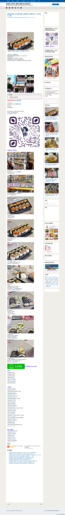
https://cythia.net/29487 (11, 397)
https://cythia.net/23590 (11, 399)
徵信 (46, 281)
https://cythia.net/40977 (11, 383)
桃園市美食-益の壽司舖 (13, 97)
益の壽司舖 (15, 50)
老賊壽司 (19, 171)
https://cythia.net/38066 (11, 418)
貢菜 (8, 334)
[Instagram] (9, 7)
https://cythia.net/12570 (11, 390)
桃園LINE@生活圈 (10, 55)
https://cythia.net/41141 (11, 425)
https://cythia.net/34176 (11, 411)
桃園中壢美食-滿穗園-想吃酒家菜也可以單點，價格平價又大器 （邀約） (20, 459)
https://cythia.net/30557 (11, 404)
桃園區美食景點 (16, 17)
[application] (9, 1)
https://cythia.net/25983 (11, 402)
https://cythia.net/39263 (11, 423)
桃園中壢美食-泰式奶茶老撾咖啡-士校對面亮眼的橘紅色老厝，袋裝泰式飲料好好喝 (21, 463)
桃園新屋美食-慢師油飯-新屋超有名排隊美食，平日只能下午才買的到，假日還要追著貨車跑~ (23, 452)
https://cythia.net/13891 (11, 392)
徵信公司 (48, 279)
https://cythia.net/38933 (11, 421)
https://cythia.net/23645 (11, 373)
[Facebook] (6, 7)
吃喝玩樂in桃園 (9, 17)
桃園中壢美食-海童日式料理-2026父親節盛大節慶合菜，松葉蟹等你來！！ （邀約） (21, 456)
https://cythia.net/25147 (11, 436)
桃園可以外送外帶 (22, 17)
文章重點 (10, 94)
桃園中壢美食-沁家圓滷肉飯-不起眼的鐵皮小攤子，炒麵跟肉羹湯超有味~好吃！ (21, 458)
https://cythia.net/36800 (11, 439)
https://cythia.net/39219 (11, 441)
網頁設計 (49, 286)
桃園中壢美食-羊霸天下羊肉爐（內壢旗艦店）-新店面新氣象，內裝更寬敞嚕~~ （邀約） (22, 462)
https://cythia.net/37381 (11, 416)
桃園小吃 (26, 17)
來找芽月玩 (48, 82)
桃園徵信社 (48, 283)
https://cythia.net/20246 (11, 434)
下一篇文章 (41, 504)
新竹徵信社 (54, 277)
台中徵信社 (54, 281)
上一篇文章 (8, 504)
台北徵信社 (50, 277)
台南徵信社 (49, 278)
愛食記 (13, 17)
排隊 (27, 50)
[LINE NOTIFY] (15, 7)
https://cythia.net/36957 (11, 378)
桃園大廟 (19, 50)
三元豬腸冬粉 (15, 54)
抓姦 (57, 278)
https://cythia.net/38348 (11, 380)
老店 (21, 50)
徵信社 (47, 277)
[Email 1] (18, 7)
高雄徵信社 (53, 278)
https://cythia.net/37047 (11, 394)
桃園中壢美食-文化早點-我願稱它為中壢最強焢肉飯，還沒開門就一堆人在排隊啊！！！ (22, 457)
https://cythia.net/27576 (11, 376)
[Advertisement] (14, 25)
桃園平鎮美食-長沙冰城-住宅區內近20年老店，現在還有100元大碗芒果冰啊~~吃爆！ (21, 453)
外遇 (45, 282)
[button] (58, 1)
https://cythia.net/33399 (11, 409)
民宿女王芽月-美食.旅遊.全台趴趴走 (18, 4)
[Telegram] (12, 7)
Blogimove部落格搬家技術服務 (60, 514)
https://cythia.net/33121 (11, 406)
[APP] (21, 7)
